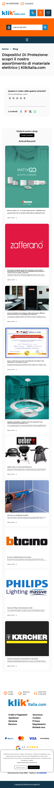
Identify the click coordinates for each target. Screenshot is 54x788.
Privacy (36, 721)
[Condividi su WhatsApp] (35, 111)
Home (5, 49)
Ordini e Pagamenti (17, 715)
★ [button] (9, 98)
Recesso (12, 724)
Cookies (37, 718)
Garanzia (12, 721)
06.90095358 (41, 773)
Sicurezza (37, 715)
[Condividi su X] (30, 111)
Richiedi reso (39, 727)
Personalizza (20, 767)
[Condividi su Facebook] (21, 111)
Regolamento (39, 724)
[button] (9, 27)
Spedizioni (13, 718)
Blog (15, 49)
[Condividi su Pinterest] (25, 111)
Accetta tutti (33, 767)
